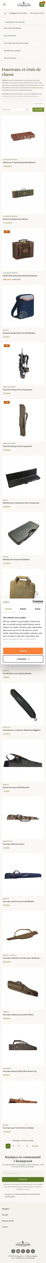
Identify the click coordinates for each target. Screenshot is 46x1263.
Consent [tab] (8, 609)
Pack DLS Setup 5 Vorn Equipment (17, 446)
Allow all (23, 651)
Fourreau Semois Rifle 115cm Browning (19, 1071)
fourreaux (35, 88)
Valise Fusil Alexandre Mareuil (15, 219)
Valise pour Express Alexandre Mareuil (19, 162)
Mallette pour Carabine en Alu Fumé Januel (21, 503)
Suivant (35, 1146)
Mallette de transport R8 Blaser (16, 559)
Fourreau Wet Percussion (14, 844)
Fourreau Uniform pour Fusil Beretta (18, 901)
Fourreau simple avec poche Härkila (18, 1015)
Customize (21, 659)
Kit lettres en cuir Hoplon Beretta (17, 673)
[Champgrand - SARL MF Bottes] (24, 4)
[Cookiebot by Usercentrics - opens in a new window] (32, 602)
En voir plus (39, 104)
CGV (12, 1258)
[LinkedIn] (28, 1251)
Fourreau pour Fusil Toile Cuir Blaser (18, 1128)
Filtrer (39, 110)
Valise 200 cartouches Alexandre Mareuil (20, 276)
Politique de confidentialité (25, 1258)
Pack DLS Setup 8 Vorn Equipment (17, 390)
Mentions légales (31, 1256)
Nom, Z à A (6, 110)
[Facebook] (13, 1251)
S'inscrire (23, 1179)
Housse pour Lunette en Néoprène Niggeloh (21, 730)
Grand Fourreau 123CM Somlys (16, 787)
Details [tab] (23, 609)
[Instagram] (23, 1251)
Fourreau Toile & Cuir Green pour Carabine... (22, 958)
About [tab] (37, 609)
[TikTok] (33, 1251)
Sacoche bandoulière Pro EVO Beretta (19, 333)
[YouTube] (18, 1251)
